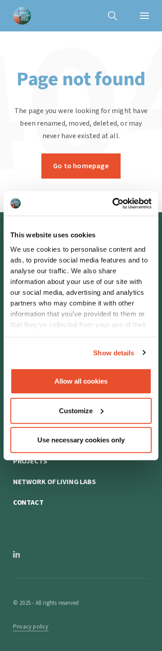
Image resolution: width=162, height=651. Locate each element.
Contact (28, 502)
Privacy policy (31, 627)
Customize (76, 410)
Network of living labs (54, 482)
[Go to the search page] (112, 15)
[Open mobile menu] (144, 16)
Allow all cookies (81, 381)
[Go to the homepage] (22, 16)
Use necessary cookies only (81, 440)
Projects (30, 461)
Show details (113, 352)
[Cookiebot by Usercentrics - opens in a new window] (114, 203)
